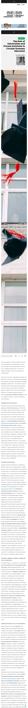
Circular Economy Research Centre (9, 423)
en (23, 4)
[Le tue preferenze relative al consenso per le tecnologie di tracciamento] (25, 705)
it (22, 4)
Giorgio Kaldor (21, 55)
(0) (19, 4)
